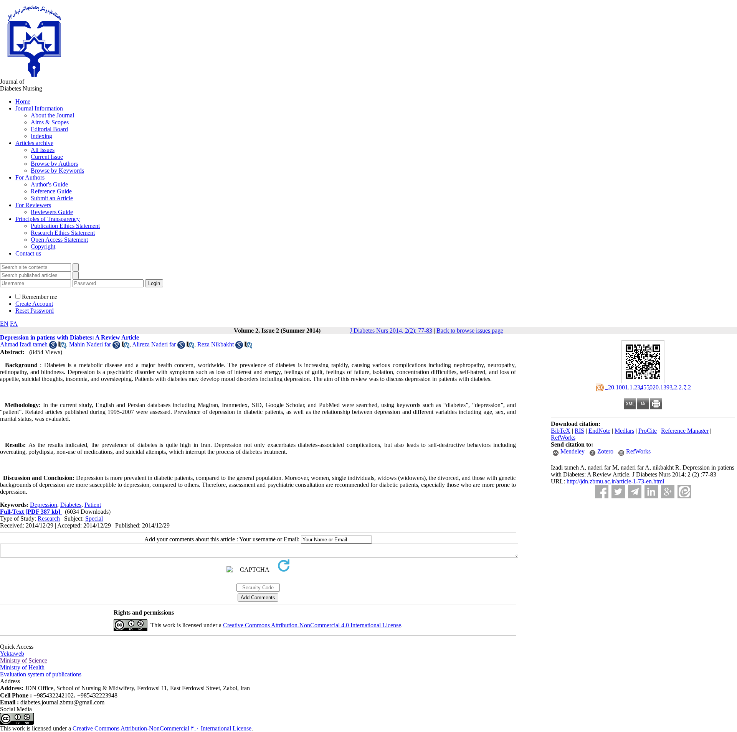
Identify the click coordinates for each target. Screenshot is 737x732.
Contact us (28, 253)
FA (14, 323)
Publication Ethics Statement (65, 226)
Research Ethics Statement (63, 232)
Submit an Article (52, 198)
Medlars (624, 430)
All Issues (43, 150)
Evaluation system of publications (40, 674)
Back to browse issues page (469, 330)
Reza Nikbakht (215, 344)
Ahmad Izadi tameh (24, 344)
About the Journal (52, 115)
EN (4, 323)
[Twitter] (618, 491)
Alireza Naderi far (154, 344)
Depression (43, 504)
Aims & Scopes (50, 122)
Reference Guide (51, 191)
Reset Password (34, 310)
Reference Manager (685, 430)
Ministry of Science (23, 660)
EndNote (599, 430)
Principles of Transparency (47, 219)
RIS (579, 430)
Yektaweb (12, 653)
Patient (92, 504)
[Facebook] (601, 491)
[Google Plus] (667, 491)
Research (49, 518)
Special (94, 518)
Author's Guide (49, 184)
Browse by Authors (54, 163)
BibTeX (560, 430)
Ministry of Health (22, 667)
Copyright (43, 246)
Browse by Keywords (57, 170)
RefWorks (563, 437)
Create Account (34, 303)
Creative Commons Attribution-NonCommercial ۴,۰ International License (162, 728)
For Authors (30, 177)
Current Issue (47, 156)
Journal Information (39, 108)
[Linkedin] (651, 491)
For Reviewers (33, 205)
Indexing (41, 136)
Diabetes (70, 504)
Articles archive (34, 143)
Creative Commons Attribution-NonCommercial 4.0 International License (312, 625)
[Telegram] (634, 491)
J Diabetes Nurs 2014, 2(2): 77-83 (391, 330)
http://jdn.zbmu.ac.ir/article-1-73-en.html (615, 481)
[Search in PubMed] (62, 346)
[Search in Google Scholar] (53, 346)
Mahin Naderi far (90, 344)
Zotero (605, 451)
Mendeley (572, 451)
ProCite (647, 430)
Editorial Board (49, 129)
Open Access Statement (59, 239)
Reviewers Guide (52, 212)
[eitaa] (684, 491)
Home (22, 101)
